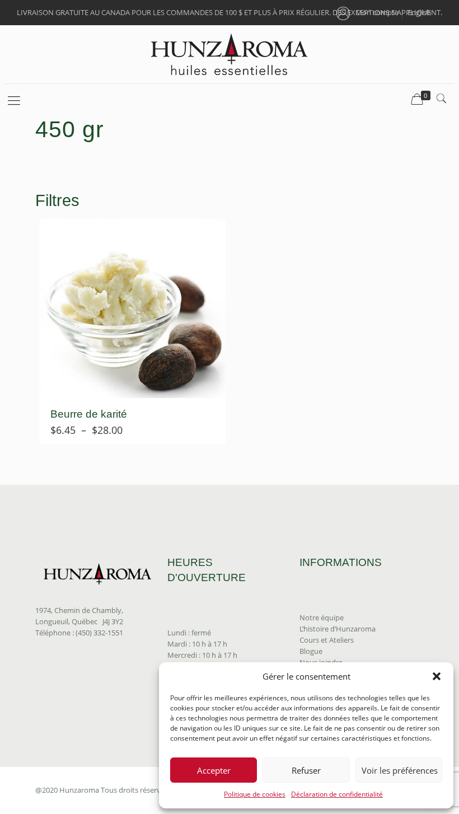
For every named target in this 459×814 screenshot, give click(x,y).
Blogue (310, 651)
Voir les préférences (400, 770)
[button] (436, 676)
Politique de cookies (254, 794)
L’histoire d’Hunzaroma (337, 629)
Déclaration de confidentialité (337, 794)
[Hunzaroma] (229, 54)
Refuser (306, 770)
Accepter (214, 770)
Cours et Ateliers (326, 640)
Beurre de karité (88, 414)
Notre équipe (321, 617)
